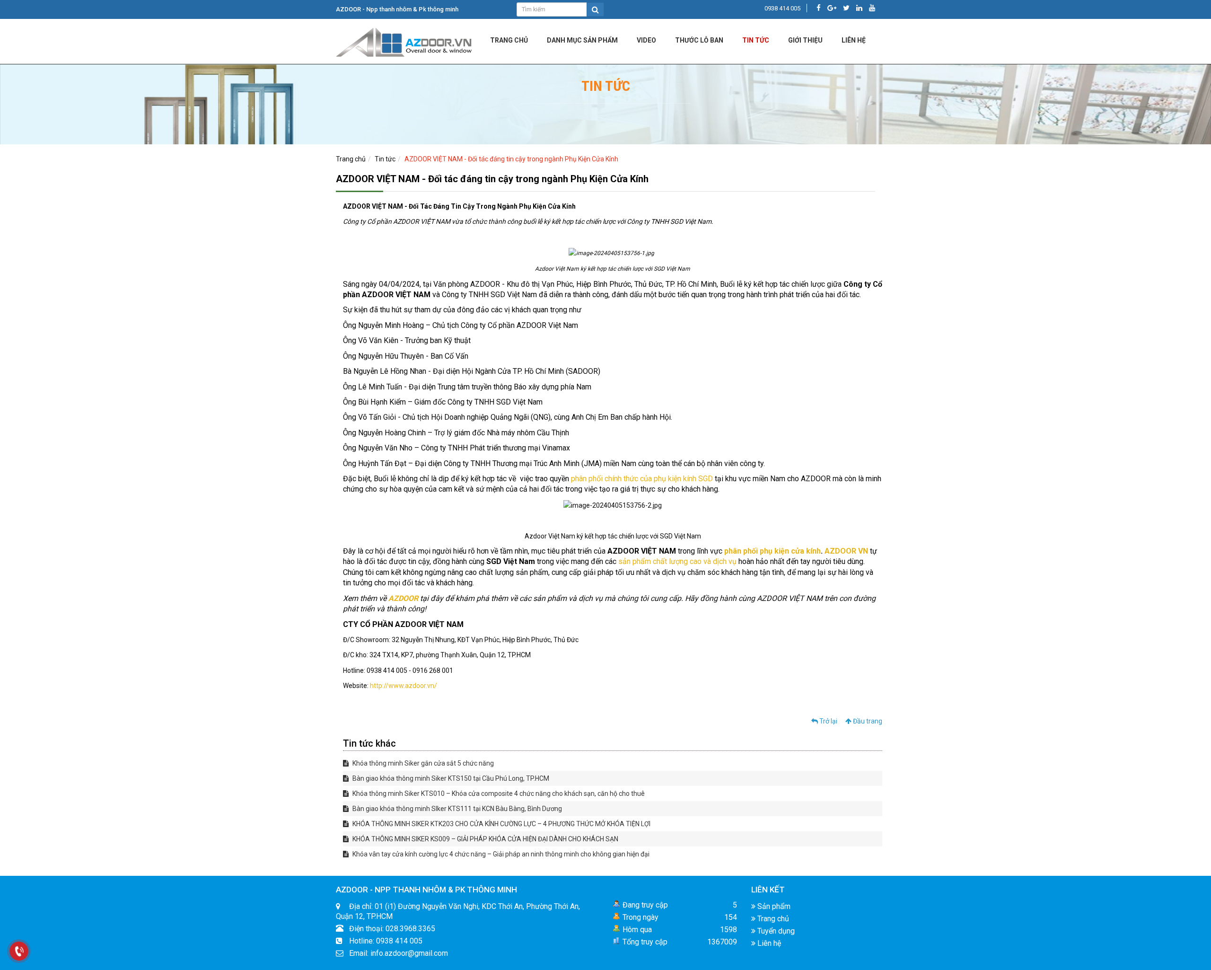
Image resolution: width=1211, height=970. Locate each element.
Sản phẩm (772, 906)
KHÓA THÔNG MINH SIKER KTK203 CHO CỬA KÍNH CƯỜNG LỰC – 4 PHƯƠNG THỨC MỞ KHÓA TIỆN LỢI (500, 824)
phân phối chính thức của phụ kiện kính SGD (642, 478)
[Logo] (404, 40)
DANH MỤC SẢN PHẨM (582, 40)
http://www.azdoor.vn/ (403, 685)
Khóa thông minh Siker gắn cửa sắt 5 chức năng (422, 763)
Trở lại (827, 721)
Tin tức (755, 40)
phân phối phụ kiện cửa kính (772, 551)
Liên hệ (768, 943)
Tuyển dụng (775, 930)
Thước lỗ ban (699, 40)
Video (646, 40)
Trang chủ (509, 40)
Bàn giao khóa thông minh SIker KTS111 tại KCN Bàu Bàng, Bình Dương (456, 808)
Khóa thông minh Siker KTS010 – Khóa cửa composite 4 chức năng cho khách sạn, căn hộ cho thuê (498, 793)
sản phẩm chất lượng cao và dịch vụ (677, 561)
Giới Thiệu (805, 40)
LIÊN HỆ (854, 40)
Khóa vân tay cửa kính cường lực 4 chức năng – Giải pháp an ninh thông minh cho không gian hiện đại (500, 854)
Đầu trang (866, 721)
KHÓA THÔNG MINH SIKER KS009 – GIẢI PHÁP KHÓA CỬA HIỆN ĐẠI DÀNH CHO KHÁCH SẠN (484, 839)
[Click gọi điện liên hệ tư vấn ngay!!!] (19, 951)
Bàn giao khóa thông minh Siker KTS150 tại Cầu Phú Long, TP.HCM (450, 778)
